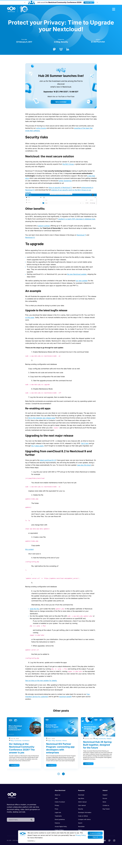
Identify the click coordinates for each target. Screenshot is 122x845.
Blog (58, 42)
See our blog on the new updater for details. (41, 680)
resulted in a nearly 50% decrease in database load (76, 219)
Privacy (57, 805)
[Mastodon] (54, 49)
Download (81, 795)
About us (57, 795)
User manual (82, 805)
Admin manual (82, 802)
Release (109, 738)
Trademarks (58, 816)
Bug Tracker (106, 809)
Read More (13, 765)
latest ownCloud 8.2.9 (48, 460)
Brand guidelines (60, 819)
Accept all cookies (95, 833)
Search (80, 823)
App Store (81, 798)
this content (29, 549)
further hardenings (65, 181)
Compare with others (84, 819)
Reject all (95, 837)
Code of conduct (60, 802)
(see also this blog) (84, 465)
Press (56, 809)
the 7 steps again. (37, 446)
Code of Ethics (59, 830)
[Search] (31, 820)
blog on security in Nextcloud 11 (60, 187)
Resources (81, 790)
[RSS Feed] (114, 840)
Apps (49, 740)
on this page (29, 317)
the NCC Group (68, 164)
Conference (26, 740)
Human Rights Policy (61, 826)
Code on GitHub (83, 816)
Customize (31, 841)
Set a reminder (61, 102)
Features (57, 823)
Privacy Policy (81, 835)
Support (105, 795)
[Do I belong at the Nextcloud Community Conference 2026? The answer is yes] (24, 727)
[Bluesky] (61, 49)
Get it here (85, 443)
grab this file (34, 609)
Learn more (82, 2)
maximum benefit (65, 696)
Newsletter (81, 826)
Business (59, 740)
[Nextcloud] (18, 9)
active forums (41, 128)
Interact (105, 790)
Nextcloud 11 (81, 235)
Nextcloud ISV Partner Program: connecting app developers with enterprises (60, 748)
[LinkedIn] (68, 49)
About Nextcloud (60, 790)
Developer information (84, 812)
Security (64, 42)
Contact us (106, 805)
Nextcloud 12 (30, 237)
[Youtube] (105, 840)
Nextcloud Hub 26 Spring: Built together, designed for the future (97, 745)
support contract (44, 226)
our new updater (82, 281)
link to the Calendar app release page (41, 418)
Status (80, 830)
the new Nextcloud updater (76, 274)
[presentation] (24, 2)
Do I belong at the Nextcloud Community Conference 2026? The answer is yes (22, 748)
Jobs (56, 798)
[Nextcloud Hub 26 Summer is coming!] (39, 2)
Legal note (58, 812)
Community (18, 740)
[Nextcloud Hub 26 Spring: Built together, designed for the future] (98, 727)
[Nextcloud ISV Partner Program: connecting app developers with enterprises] (61, 727)
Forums (105, 798)
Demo (104, 802)
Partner (65, 740)
